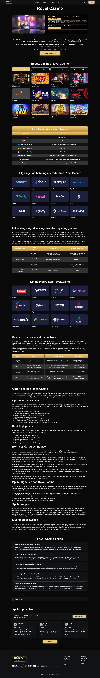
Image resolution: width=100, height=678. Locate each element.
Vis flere (50, 641)
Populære (20, 69)
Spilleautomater (78, 69)
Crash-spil (58, 69)
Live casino (39, 69)
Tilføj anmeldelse (79, 616)
